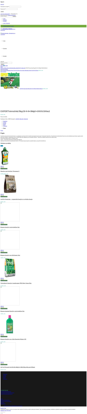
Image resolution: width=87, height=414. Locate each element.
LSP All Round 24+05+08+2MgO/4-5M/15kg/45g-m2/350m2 (18, 367)
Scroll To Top (3, 408)
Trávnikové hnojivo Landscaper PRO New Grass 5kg (16, 283)
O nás (4, 18)
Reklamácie (3, 403)
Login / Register (6, 23)
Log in (2, 11)
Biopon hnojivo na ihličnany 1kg (10, 255)
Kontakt (5, 21)
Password (3, 9)
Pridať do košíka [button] (4, 168)
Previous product (4, 69)
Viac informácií (8, 410)
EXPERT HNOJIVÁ (21, 68)
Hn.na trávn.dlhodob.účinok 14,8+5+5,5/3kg (29, 70)
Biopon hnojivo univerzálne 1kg (10, 227)
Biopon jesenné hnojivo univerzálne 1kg (12, 311)
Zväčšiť (2, 107)
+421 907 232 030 (4, 390)
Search (14, 16)
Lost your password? (5, 13)
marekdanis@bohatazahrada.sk (7, 392)
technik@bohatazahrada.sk (6, 393)
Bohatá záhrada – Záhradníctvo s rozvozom (13, 405)
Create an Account (12, 15)
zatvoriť (2, 4)
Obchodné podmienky (5, 400)
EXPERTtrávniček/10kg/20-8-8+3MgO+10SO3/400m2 (31, 88)
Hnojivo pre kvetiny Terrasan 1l (10, 171)
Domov (2, 68)
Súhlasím (2, 410)
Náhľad (2, 166)
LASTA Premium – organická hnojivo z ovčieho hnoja (16, 199)
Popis (4, 128)
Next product (3, 71)
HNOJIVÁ (15, 68)
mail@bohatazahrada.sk (6, 391)
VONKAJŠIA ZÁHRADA (8, 68)
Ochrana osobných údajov (8, 26)
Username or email (5, 6)
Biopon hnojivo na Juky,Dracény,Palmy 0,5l (13, 339)
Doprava (5, 19)
